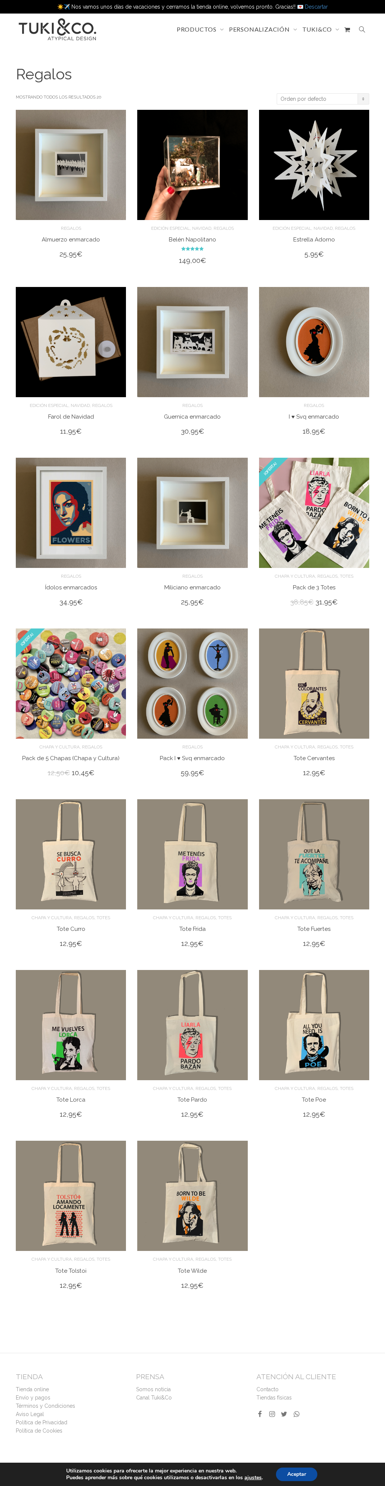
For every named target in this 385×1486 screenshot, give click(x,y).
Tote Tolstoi (70, 1270)
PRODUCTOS (197, 29)
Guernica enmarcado (192, 416)
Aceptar (296, 1474)
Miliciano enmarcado (192, 587)
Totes (346, 576)
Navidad (201, 228)
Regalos (71, 228)
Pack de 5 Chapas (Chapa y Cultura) (71, 758)
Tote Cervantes (314, 758)
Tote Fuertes (313, 929)
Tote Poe (314, 1099)
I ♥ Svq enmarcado (314, 416)
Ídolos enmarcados (71, 587)
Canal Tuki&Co (154, 1398)
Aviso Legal (30, 1414)
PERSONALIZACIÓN (260, 29)
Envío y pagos (33, 1398)
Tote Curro (71, 929)
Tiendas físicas (274, 1398)
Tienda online (32, 1389)
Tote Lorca (70, 1099)
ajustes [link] (253, 1477)
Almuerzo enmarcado (71, 239)
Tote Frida (192, 929)
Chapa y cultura (295, 576)
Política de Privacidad (41, 1422)
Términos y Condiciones (45, 1406)
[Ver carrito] (347, 29)
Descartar (316, 7)
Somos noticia (153, 1389)
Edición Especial (170, 228)
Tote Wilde (192, 1270)
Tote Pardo (192, 1099)
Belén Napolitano (192, 239)
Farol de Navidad (71, 416)
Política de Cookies (39, 1431)
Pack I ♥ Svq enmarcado (192, 758)
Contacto (267, 1389)
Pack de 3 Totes (314, 587)
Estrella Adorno (314, 239)
